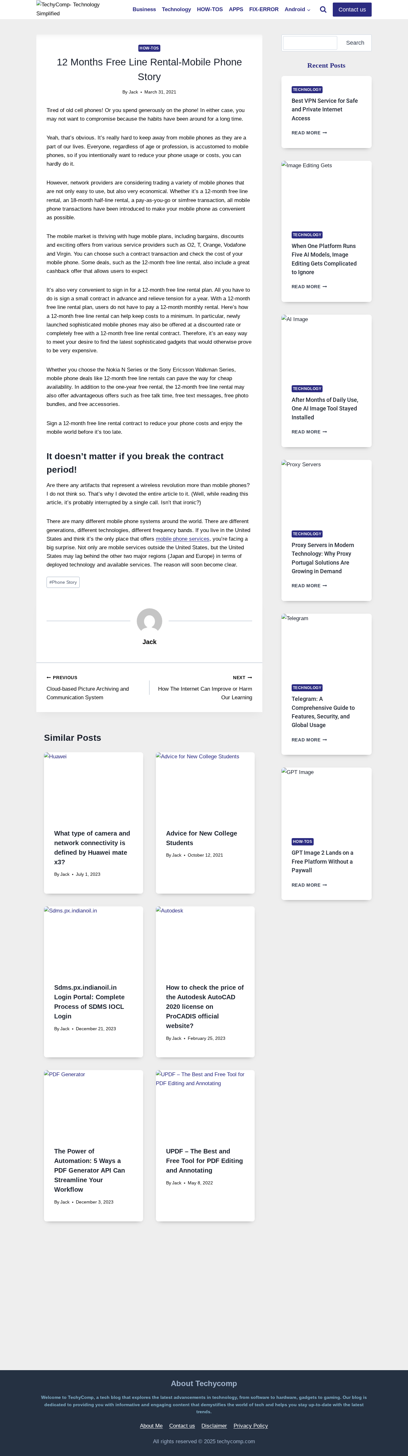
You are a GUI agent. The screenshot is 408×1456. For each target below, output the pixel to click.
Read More (309, 133)
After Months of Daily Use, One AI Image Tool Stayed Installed (325, 408)
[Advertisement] (149, 1307)
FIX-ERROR (264, 9)
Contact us (352, 9)
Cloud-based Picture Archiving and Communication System (88, 688)
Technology (176, 9)
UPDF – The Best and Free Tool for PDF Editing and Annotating (204, 1161)
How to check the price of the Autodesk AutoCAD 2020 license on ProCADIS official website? (205, 1006)
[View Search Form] (323, 9)
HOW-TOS (210, 9)
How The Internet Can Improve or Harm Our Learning (205, 688)
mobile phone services (182, 539)
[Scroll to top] (387, 1442)
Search (355, 43)
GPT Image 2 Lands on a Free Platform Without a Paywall (322, 861)
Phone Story (63, 582)
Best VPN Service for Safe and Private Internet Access (325, 109)
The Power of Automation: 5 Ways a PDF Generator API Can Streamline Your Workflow (89, 1170)
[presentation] (93, 785)
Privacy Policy (251, 1426)
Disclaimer (214, 1426)
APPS (236, 9)
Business (144, 9)
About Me (151, 1426)
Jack (133, 92)
